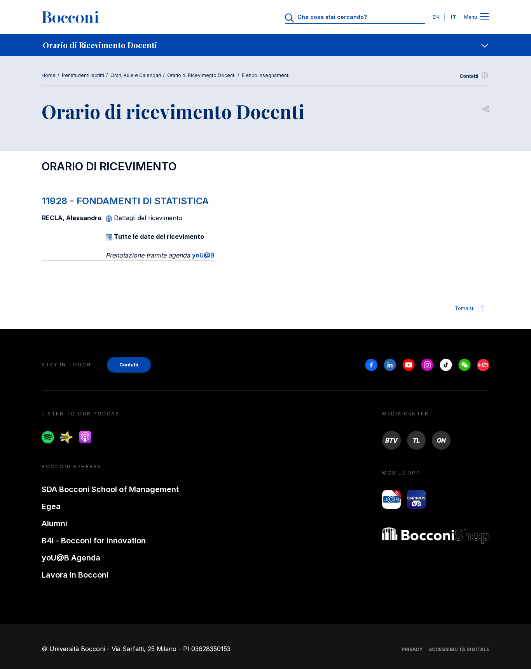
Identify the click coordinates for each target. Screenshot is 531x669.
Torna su (465, 308)
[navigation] (265, 45)
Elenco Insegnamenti (266, 75)
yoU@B (203, 255)
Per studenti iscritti (83, 75)
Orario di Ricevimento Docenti (201, 75)
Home (49, 75)
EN (436, 17)
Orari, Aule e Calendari (135, 75)
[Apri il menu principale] (484, 17)
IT (453, 17)
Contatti (469, 76)
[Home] (70, 17)
